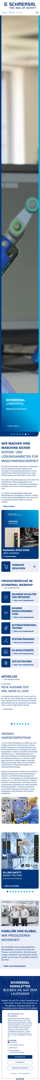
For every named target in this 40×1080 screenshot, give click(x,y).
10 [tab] (32, 891)
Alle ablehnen (20, 1062)
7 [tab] (28, 434)
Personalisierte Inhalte (17, 1045)
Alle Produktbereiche (12, 588)
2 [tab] (14, 434)
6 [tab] (25, 434)
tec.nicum (19, 495)
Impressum (14, 1073)
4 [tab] (20, 434)
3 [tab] (17, 434)
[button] (12, 12)
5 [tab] (23, 434)
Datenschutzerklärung (24, 1073)
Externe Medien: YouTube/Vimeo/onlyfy (17, 1051)
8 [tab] (27, 891)
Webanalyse (13, 1048)
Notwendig (13, 1042)
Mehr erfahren (13, 426)
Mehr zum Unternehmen (15, 966)
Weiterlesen (8, 709)
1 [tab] (11, 434)
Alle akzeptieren (20, 1057)
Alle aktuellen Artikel (12, 679)
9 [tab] (30, 891)
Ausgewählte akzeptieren (20, 1068)
